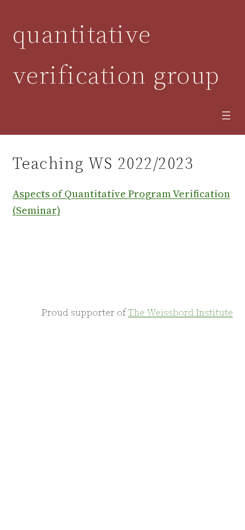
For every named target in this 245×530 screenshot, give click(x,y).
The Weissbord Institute (180, 312)
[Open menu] (226, 115)
